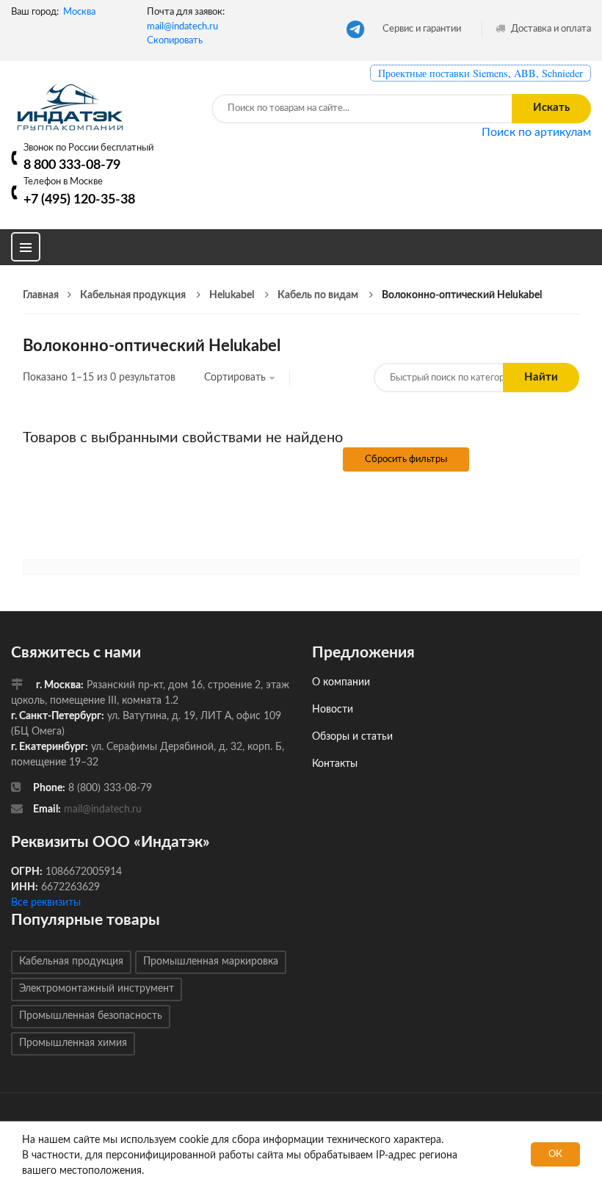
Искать (551, 107)
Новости (332, 709)
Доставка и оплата (550, 29)
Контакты (335, 764)
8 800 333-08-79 (71, 165)
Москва (79, 12)
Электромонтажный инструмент (96, 989)
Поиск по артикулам (536, 132)
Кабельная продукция (71, 961)
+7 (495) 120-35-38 (79, 199)
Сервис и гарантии (421, 29)
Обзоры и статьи (352, 737)
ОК (555, 1154)
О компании (341, 682)
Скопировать (175, 41)
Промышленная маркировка (210, 961)
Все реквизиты (46, 903)
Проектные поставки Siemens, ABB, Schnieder (480, 73)
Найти (541, 377)
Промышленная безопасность (90, 1016)
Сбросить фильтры (406, 459)
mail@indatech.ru (182, 27)
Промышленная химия (73, 1043)
